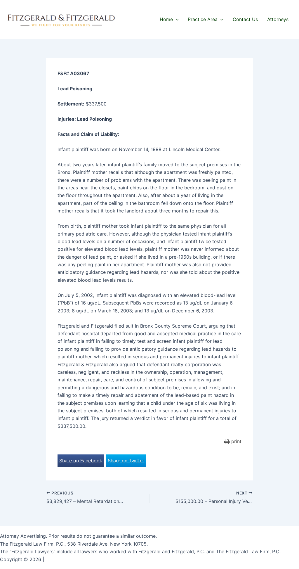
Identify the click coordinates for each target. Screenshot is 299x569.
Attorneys (277, 19)
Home (166, 19)
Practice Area (203, 19)
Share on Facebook (80, 460)
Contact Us (245, 19)
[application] (176, 19)
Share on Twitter (126, 460)
